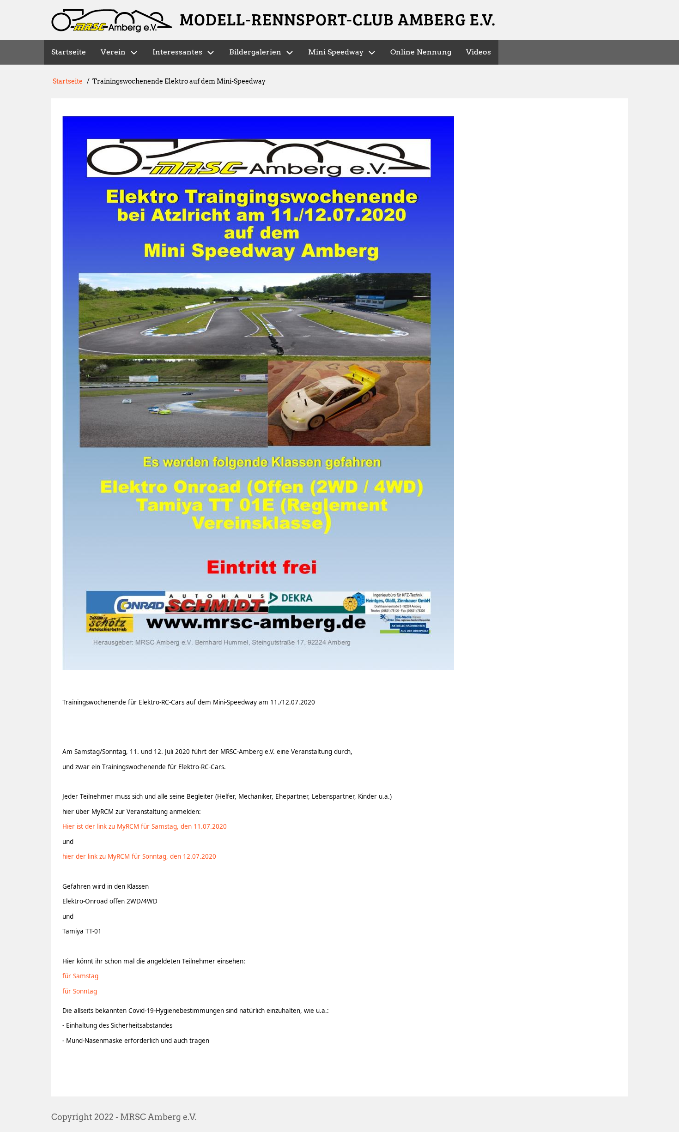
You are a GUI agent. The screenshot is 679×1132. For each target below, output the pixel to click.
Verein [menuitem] (113, 52)
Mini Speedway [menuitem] (336, 52)
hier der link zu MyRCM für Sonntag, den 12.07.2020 (139, 856)
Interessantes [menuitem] (177, 52)
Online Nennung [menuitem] (420, 52)
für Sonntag (79, 991)
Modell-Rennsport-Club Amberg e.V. (338, 18)
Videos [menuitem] (478, 52)
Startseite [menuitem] (68, 52)
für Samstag (80, 976)
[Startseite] (111, 21)
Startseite (68, 81)
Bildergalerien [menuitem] (255, 52)
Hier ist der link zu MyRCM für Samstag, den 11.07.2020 (144, 826)
